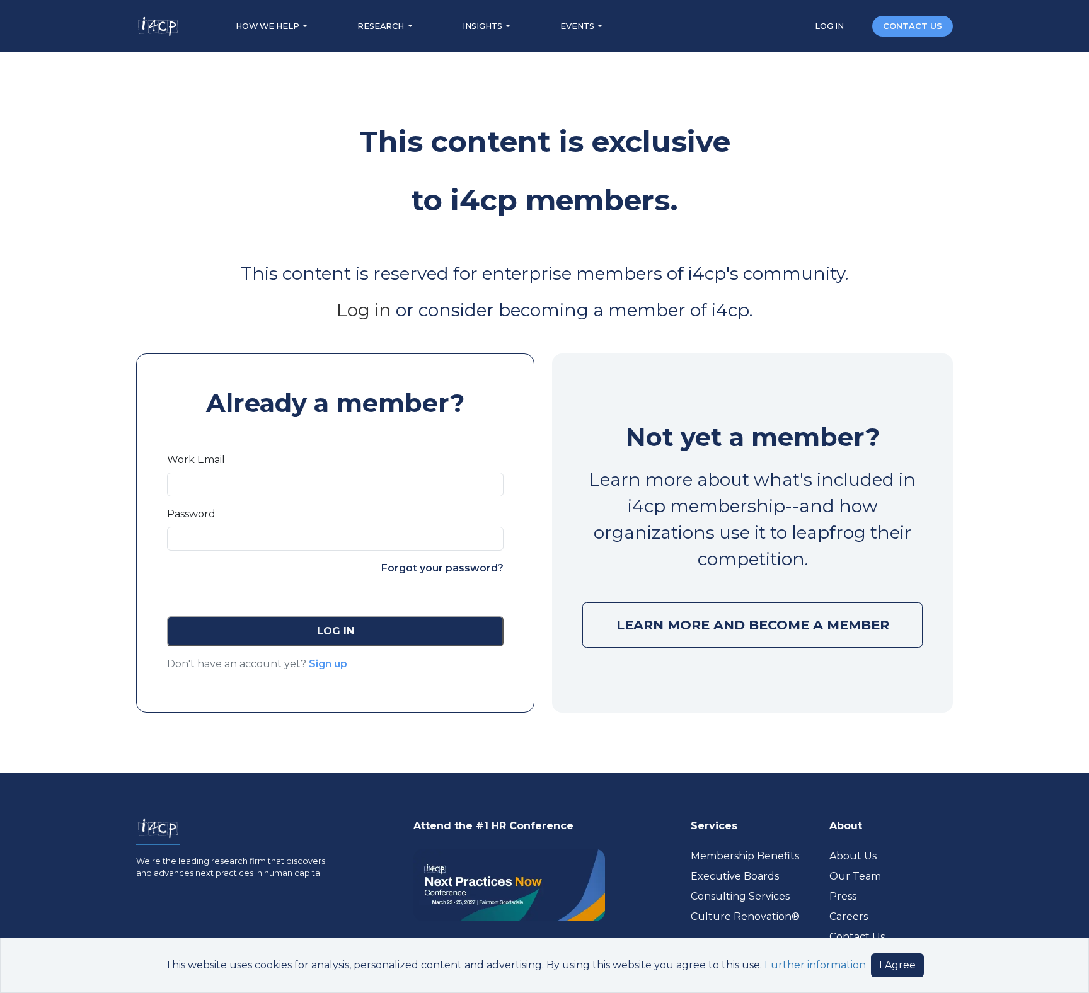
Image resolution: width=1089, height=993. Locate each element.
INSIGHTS (483, 26)
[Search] (859, 26)
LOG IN (830, 26)
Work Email (196, 460)
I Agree (897, 965)
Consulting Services (740, 896)
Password (191, 514)
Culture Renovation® (745, 916)
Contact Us (857, 937)
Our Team (855, 876)
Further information (815, 965)
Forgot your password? (442, 568)
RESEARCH (381, 26)
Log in (364, 310)
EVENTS (578, 26)
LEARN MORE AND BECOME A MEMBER (752, 625)
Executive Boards (735, 876)
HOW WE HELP (268, 26)
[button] (335, 631)
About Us (853, 856)
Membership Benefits (745, 856)
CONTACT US (912, 26)
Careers (848, 916)
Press (842, 896)
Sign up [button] (328, 664)
